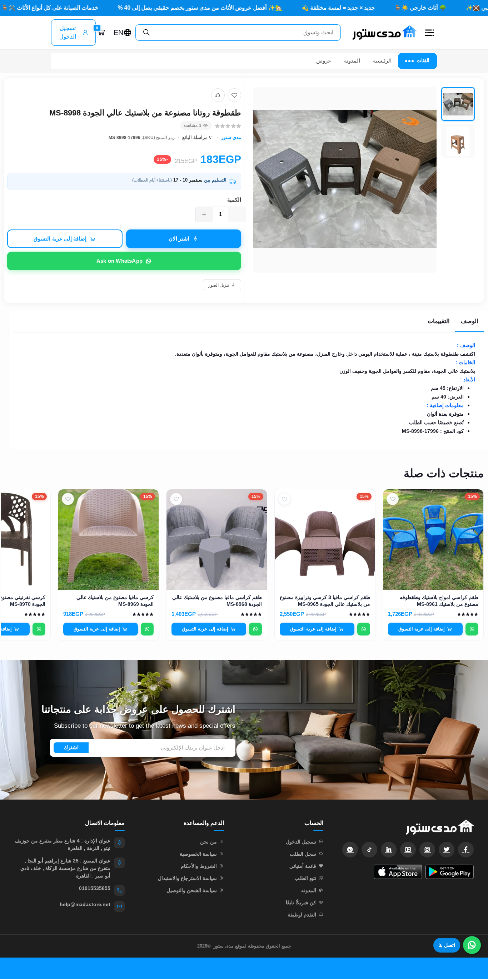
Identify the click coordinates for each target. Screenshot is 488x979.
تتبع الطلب (305, 878)
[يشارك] (218, 95)
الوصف (469, 321)
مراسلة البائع (195, 137)
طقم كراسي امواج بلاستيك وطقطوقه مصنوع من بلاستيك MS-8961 (439, 600)
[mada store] (406, 827)
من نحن (208, 842)
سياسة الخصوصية (198, 854)
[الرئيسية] (382, 32)
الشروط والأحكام (199, 866)
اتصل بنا (446, 945)
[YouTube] (408, 849)
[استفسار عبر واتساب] (471, 629)
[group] (364, 180)
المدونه (352, 61)
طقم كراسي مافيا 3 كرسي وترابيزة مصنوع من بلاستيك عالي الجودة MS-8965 (325, 600)
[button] (430, 32)
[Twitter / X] (446, 849)
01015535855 (94, 888)
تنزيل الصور (218, 285)
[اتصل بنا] (472, 945)
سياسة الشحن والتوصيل (191, 890)
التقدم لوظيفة (302, 915)
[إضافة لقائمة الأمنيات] (234, 95)
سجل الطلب (303, 854)
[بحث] (146, 32)
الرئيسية (382, 61)
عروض (323, 61)
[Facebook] (466, 849)
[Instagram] (427, 849)
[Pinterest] (350, 849)
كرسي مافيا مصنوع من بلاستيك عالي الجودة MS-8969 (115, 600)
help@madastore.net (85, 904)
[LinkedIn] (389, 849)
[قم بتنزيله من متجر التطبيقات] (398, 872)
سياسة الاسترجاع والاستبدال (187, 878)
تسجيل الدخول (67, 32)
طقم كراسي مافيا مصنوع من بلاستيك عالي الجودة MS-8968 (217, 600)
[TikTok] (369, 849)
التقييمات (438, 321)
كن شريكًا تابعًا (301, 902)
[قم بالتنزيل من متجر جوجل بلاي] (449, 872)
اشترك (71, 747)
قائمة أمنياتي (302, 866)
